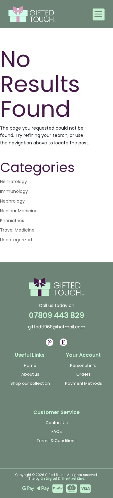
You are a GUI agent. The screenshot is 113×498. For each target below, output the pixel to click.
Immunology (14, 191)
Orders (83, 374)
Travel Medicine (17, 230)
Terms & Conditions (57, 441)
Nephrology (12, 201)
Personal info (83, 365)
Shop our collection (30, 383)
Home (30, 365)
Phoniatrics (12, 220)
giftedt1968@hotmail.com (56, 327)
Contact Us (57, 423)
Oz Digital (48, 478)
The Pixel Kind (72, 478)
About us (30, 374)
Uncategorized (16, 240)
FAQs (56, 431)
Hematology (13, 181)
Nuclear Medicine (19, 211)
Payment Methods (83, 383)
